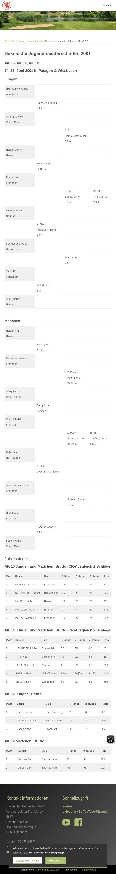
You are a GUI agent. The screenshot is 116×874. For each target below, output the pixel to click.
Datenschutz (89, 869)
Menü (108, 5)
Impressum (71, 869)
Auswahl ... (55, 860)
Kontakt (68, 806)
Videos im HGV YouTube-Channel (85, 811)
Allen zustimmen (27, 860)
